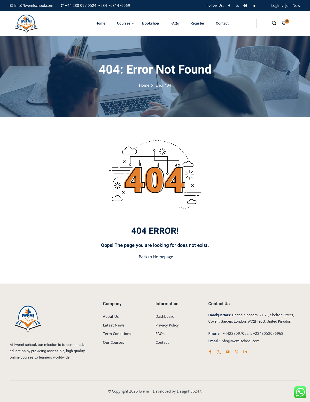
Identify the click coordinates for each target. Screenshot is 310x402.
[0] (283, 23)
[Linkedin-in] (253, 5)
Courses (124, 23)
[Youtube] (228, 352)
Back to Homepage (156, 257)
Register (197, 23)
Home (100, 23)
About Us (111, 316)
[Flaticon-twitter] (219, 352)
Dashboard (164, 316)
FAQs (174, 23)
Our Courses (113, 342)
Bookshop (150, 23)
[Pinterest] (245, 5)
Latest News (113, 325)
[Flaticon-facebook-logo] (229, 5)
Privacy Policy (167, 325)
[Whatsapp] (236, 352)
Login (275, 5)
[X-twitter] (237, 5)
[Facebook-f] (210, 352)
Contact (222, 23)
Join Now (292, 5)
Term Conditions (117, 333)
